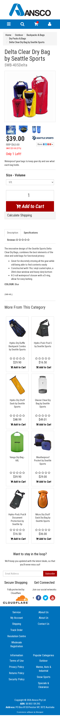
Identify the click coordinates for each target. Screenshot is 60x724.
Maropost (39, 712)
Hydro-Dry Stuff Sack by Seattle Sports (17, 403)
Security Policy (16, 679)
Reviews (11, 239)
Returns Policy (16, 673)
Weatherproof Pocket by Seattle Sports (42, 460)
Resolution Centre (16, 636)
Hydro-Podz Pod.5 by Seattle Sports (43, 344)
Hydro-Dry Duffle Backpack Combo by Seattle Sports (17, 346)
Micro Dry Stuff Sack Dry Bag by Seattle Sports (42, 518)
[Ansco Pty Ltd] (30, 9)
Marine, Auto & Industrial (43, 668)
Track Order (16, 630)
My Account (16, 617)
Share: (40, 144)
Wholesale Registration (16, 644)
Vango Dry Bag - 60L (17, 459)
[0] (36, 25)
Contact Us (43, 623)
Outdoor (43, 660)
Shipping (16, 623)
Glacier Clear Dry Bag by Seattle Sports (43, 403)
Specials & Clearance (43, 685)
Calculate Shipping (19, 215)
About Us (43, 617)
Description (12, 232)
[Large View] (11, 130)
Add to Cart (32, 206)
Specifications (31, 232)
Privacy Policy (16, 667)
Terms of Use (17, 660)
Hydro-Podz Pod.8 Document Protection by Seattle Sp (17, 519)
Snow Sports (43, 677)
